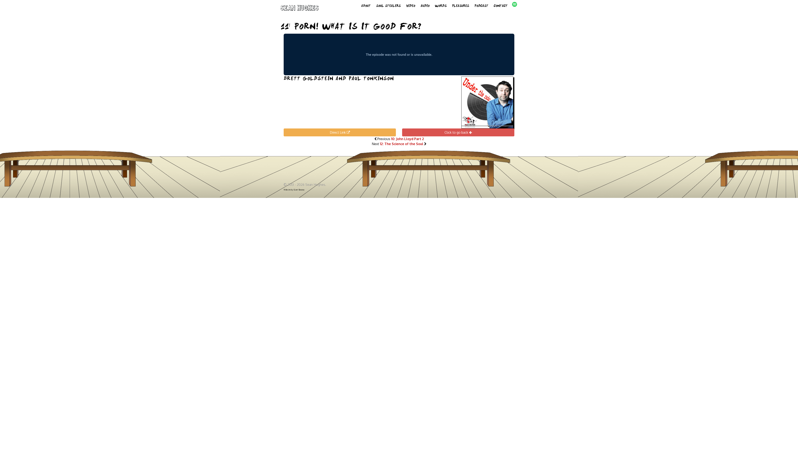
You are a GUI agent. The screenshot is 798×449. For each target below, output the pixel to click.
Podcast (481, 6)
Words (441, 6)
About (366, 6)
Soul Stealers (388, 6)
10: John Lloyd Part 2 (407, 139)
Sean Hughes (300, 9)
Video (410, 6)
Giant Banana (299, 190)
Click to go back (457, 132)
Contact (501, 6)
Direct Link (338, 132)
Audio (425, 6)
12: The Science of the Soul (401, 144)
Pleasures (460, 6)
